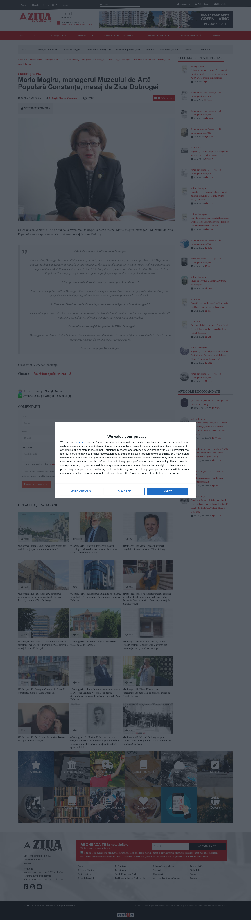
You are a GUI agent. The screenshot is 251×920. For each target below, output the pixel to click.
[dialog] (125, 460)
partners (79, 442)
